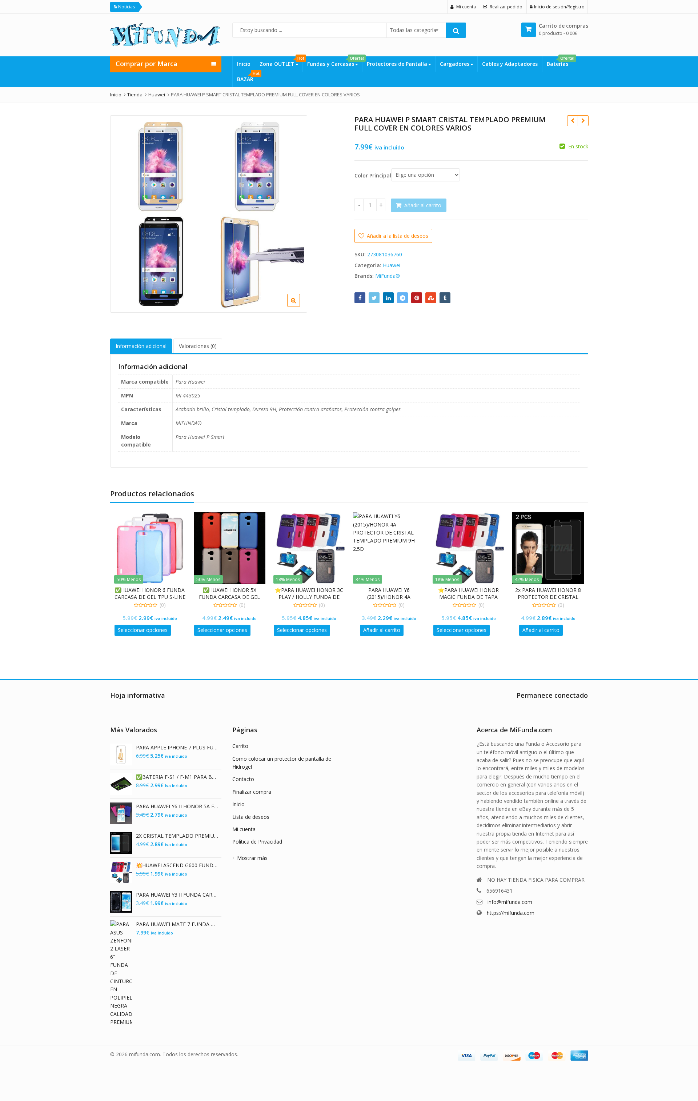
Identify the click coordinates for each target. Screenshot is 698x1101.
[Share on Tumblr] (445, 297)
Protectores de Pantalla (398, 63)
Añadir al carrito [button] (381, 629)
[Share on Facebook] (359, 297)
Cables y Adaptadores (510, 63)
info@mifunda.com (510, 901)
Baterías (560, 61)
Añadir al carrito (422, 205)
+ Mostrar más (250, 857)
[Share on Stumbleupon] (430, 297)
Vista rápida (153, 590)
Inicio (243, 63)
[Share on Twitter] (374, 297)
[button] (337, 306)
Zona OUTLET (281, 61)
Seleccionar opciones (143, 629)
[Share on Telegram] (402, 297)
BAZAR (247, 77)
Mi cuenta (244, 829)
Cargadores (455, 63)
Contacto (243, 779)
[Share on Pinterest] (416, 297)
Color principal (372, 175)
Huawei (391, 265)
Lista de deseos (250, 816)
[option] (209, 214)
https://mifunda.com (510, 912)
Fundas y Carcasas (334, 61)
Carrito (240, 745)
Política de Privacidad (257, 841)
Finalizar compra (251, 791)
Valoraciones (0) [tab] (198, 346)
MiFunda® (387, 275)
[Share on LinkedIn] (388, 297)
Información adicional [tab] (141, 346)
